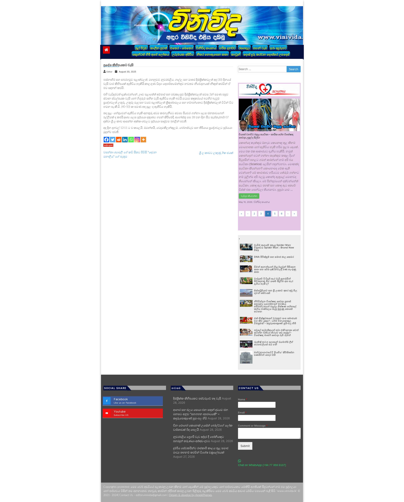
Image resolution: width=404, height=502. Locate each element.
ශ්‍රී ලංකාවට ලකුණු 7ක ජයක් (216, 152)
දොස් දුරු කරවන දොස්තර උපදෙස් (266, 54)
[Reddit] (119, 139)
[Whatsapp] (131, 139)
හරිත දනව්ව (227, 48)
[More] (143, 139)
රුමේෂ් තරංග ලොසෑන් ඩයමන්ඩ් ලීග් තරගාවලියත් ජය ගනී (273, 343)
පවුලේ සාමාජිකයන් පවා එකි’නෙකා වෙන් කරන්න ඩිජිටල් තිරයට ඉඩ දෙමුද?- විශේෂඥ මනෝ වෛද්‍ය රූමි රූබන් (276, 333)
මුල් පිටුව (141, 48)
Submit (245, 446)
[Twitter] (112, 139)
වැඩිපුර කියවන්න (249, 196)
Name (242, 399)
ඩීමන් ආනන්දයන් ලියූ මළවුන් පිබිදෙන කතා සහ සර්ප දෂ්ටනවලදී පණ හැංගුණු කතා (275, 269)
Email (242, 412)
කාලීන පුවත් (158, 48)
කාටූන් (235, 54)
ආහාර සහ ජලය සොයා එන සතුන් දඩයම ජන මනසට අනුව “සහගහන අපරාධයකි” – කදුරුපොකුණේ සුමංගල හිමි (200, 414)
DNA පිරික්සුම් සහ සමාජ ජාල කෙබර (274, 256)
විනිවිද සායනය (206, 48)
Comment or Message (252, 425)
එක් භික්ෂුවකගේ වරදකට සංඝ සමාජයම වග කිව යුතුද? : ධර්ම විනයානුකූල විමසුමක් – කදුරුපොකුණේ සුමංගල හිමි (275, 321)
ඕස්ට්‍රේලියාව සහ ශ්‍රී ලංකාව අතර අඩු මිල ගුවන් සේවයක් (275, 291)
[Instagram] (137, 139)
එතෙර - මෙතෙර (181, 48)
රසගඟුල (244, 48)
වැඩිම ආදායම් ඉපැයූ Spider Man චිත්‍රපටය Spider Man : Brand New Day (274, 248)
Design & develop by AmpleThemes (190, 495)
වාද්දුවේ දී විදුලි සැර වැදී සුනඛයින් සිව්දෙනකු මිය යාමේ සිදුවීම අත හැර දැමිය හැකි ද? (273, 281)
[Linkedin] (125, 139)
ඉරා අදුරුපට (278, 48)
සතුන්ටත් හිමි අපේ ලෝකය (150, 54)
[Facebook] (106, 139)
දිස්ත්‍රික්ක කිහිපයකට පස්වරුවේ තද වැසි (197, 398)
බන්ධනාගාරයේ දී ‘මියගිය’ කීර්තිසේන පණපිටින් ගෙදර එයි (274, 353)
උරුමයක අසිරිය (182, 54)
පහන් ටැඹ (260, 48)
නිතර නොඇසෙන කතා (212, 54)
